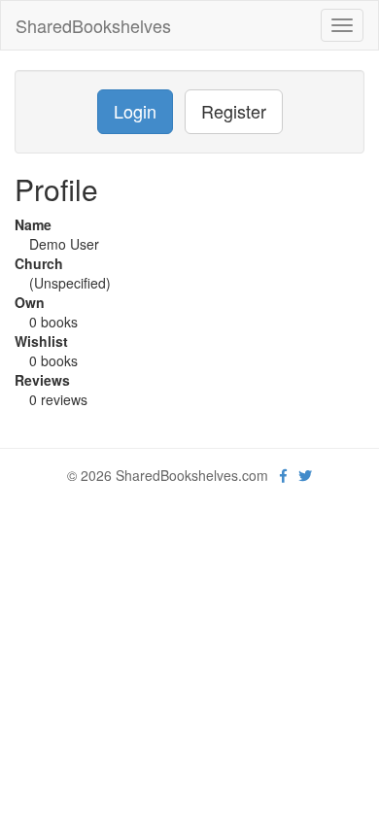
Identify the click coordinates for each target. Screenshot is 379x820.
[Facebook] (283, 475)
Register (233, 110)
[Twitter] (305, 475)
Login (135, 110)
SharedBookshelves (93, 25)
